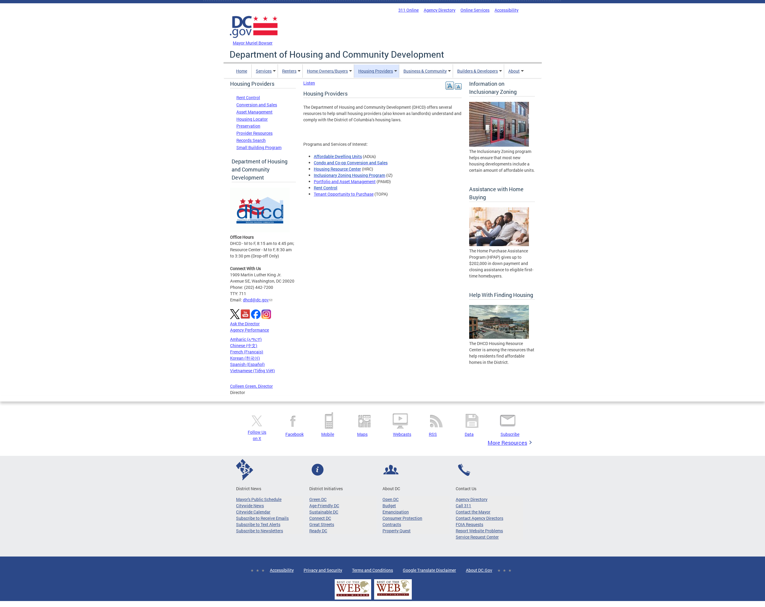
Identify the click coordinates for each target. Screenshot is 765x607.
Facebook (294, 434)
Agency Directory (439, 10)
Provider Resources (254, 133)
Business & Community (425, 71)
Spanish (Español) (247, 364)
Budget (389, 505)
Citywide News (250, 505)
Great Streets (321, 524)
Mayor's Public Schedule (258, 499)
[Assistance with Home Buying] (499, 244)
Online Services (474, 10)
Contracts (391, 524)
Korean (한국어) (245, 358)
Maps (362, 434)
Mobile (327, 434)
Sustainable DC (323, 512)
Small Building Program (258, 147)
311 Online (408, 10)
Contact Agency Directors (479, 518)
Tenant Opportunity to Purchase (344, 194)
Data (469, 434)
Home (241, 71)
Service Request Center (477, 537)
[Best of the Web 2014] (353, 596)
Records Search (251, 140)
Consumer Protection (402, 518)
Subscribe (510, 434)
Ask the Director (245, 324)
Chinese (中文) (243, 345)
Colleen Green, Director (251, 386)
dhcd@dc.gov (256, 300)
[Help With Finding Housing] (499, 337)
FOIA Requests (469, 524)
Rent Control (248, 97)
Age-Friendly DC (324, 505)
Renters (289, 71)
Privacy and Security (323, 570)
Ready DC (318, 531)
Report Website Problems (479, 531)
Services (264, 71)
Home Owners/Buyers (327, 71)
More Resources (507, 442)
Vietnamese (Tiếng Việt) (252, 370)
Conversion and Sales (256, 105)
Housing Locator (252, 119)
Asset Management (254, 112)
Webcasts (402, 434)
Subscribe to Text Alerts (258, 524)
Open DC (390, 499)
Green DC (318, 499)
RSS (433, 434)
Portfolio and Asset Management (345, 181)
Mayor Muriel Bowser (253, 43)
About (514, 71)
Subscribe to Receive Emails (262, 518)
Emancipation (395, 512)
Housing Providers (375, 71)
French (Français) (246, 352)
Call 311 (463, 505)
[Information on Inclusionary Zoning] (499, 145)
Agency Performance (249, 330)
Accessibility (506, 10)
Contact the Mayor (473, 512)
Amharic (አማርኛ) (246, 339)
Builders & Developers (477, 71)
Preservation (248, 126)
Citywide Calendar (253, 512)
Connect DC (320, 518)
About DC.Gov (479, 570)
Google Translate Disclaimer (429, 570)
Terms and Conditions (372, 570)
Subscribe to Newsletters (259, 531)
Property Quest (396, 531)
